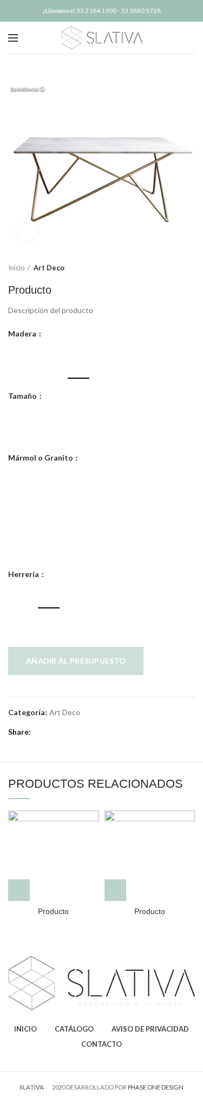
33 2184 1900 (96, 11)
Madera (23, 334)
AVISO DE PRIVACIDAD (150, 1029)
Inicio (16, 267)
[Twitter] (54, 732)
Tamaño (23, 396)
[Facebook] (41, 732)
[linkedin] (79, 732)
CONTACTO (101, 1044)
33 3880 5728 (141, 11)
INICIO (25, 1029)
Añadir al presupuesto (76, 660)
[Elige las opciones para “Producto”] (19, 890)
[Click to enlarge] (27, 230)
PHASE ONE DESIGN (156, 1087)
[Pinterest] (66, 732)
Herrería (24, 574)
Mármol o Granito (41, 458)
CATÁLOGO (74, 1029)
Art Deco (49, 267)
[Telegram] (91, 732)
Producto (53, 911)
